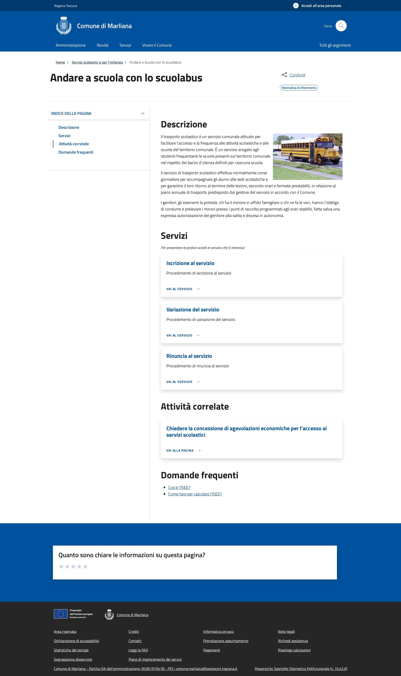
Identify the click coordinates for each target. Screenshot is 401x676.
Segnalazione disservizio (73, 659)
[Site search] (341, 25)
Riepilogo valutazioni (294, 650)
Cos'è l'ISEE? (179, 487)
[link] (184, 288)
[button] (317, 5)
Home (60, 62)
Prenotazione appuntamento (225, 641)
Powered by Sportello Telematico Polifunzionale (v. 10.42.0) (301, 668)
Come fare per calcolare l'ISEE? (195, 494)
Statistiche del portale (71, 650)
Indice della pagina (71, 113)
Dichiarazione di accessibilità (76, 641)
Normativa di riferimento (299, 87)
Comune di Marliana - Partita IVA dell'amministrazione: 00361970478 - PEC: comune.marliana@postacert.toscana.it (145, 668)
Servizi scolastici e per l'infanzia (97, 62)
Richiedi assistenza (293, 641)
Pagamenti (211, 650)
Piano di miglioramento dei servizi (155, 659)
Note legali (286, 631)
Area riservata (65, 631)
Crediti (134, 631)
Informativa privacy (218, 631)
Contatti (135, 641)
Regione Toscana (65, 5)
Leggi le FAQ (138, 650)
